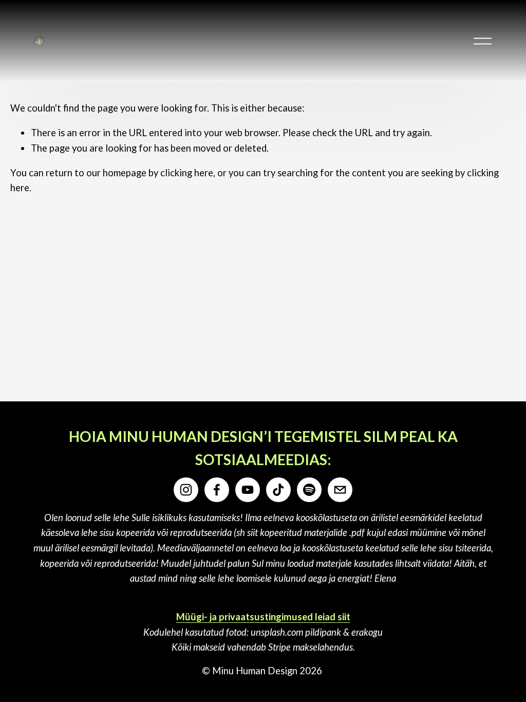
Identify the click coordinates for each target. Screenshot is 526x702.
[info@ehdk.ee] (340, 489)
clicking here (186, 172)
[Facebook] (216, 489)
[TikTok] (278, 489)
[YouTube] (247, 489)
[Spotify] (309, 489)
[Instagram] (186, 489)
